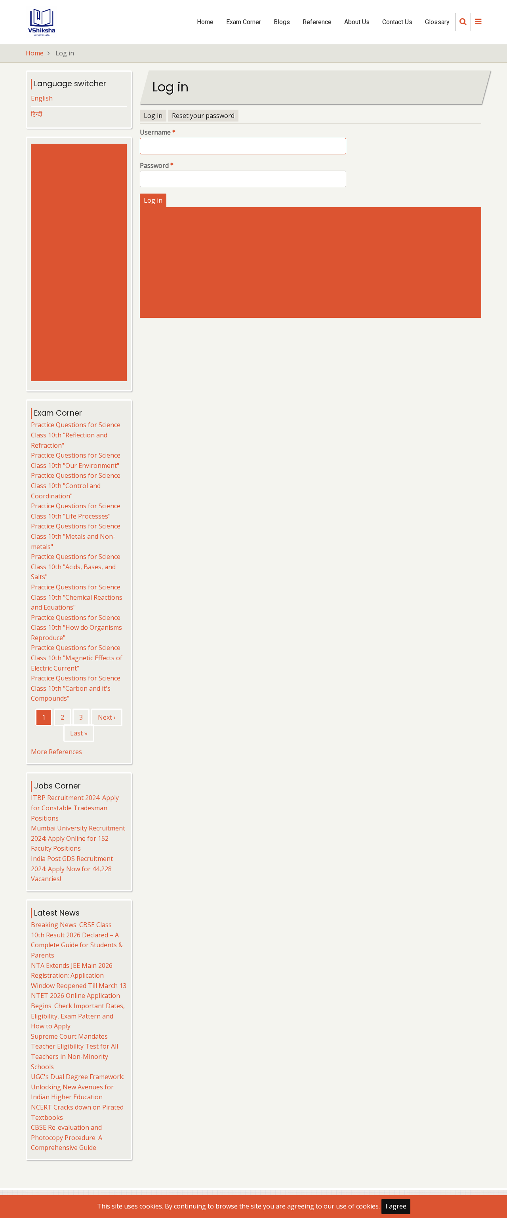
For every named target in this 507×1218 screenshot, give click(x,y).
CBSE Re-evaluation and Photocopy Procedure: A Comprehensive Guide (66, 1137)
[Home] (41, 21)
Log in (153, 115)
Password (154, 165)
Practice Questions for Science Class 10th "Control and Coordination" (75, 485)
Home (205, 22)
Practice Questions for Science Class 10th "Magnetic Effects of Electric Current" (76, 657)
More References (56, 751)
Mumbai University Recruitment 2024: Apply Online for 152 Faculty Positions (78, 838)
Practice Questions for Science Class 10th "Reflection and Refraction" (75, 434)
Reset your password (203, 115)
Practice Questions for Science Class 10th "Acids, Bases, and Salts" (75, 566)
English (42, 98)
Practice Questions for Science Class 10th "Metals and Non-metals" (75, 536)
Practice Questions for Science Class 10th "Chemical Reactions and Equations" (76, 597)
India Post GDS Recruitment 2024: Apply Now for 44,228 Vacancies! (72, 868)
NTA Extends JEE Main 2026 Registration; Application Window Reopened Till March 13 (78, 975)
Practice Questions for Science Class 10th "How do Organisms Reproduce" (76, 627)
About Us (357, 22)
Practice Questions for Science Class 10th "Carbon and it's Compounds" (75, 688)
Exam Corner (243, 22)
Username (155, 132)
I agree (395, 1206)
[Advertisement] (312, 262)
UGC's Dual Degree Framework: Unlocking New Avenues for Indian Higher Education (77, 1086)
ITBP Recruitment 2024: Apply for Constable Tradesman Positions (75, 807)
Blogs (282, 22)
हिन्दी (36, 114)
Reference (317, 22)
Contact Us (397, 22)
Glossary (437, 22)
